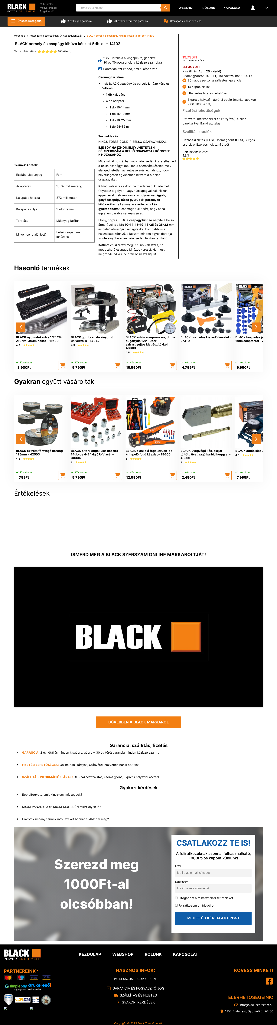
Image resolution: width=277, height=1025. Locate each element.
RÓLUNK (153, 954)
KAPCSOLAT (185, 954)
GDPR (141, 979)
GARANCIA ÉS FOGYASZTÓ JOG (138, 988)
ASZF (153, 979)
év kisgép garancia (79, 20)
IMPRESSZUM (124, 979)
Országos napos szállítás (185, 20)
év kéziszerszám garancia (131, 20)
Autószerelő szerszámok (44, 35)
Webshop (19, 35)
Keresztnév (181, 881)
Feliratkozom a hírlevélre (195, 905)
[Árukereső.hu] (39, 985)
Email (178, 866)
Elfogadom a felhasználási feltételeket (205, 898)
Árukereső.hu (34, 989)
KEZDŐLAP (90, 954)
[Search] (165, 8)
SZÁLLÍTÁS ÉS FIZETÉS (138, 995)
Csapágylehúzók (72, 35)
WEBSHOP (122, 954)
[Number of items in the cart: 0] (266, 8)
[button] (62, 365)
